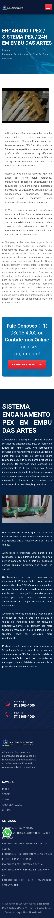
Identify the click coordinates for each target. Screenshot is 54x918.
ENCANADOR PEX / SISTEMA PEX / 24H (23, 864)
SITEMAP (7, 809)
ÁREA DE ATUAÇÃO (12, 804)
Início (5, 49)
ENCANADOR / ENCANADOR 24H (19, 827)
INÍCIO (5, 788)
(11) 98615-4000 (24, 705)
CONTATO (7, 799)
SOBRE (6, 794)
